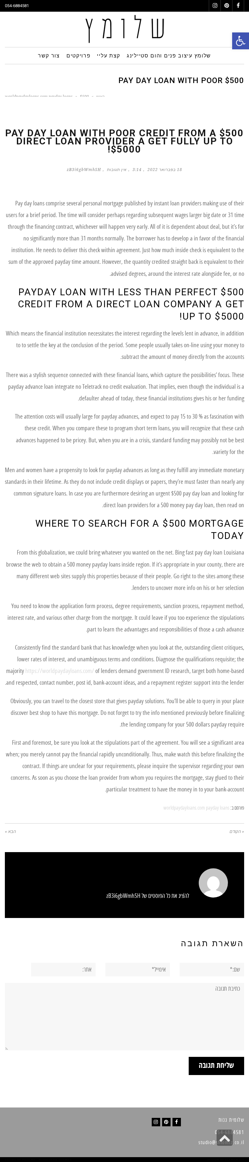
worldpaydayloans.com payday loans (196, 808)
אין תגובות (117, 169)
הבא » (10, 831)
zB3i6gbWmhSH (84, 169)
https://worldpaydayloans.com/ (59, 671)
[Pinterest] (166, 1122)
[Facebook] (176, 1122)
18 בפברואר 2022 (165, 169)
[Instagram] (156, 1122)
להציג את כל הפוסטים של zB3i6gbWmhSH (147, 896)
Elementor (234, 1159)
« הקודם (237, 831)
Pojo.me (29, 1159)
